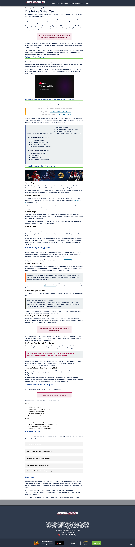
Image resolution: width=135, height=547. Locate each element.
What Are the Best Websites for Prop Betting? (39, 471)
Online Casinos (85, 3)
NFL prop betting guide (50, 286)
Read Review (86, 544)
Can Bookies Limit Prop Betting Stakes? (38, 465)
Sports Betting (64, 3)
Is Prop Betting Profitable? (34, 444)
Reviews (77, 3)
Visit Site (96, 543)
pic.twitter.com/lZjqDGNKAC (60, 112)
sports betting (68, 259)
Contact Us (78, 530)
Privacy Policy (62, 530)
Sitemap (73, 530)
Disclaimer (57, 530)
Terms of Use (68, 530)
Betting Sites (55, 3)
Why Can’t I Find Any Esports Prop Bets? (38, 458)
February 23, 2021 (65, 114)
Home (26, 8)
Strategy (71, 3)
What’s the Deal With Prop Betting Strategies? (39, 451)
